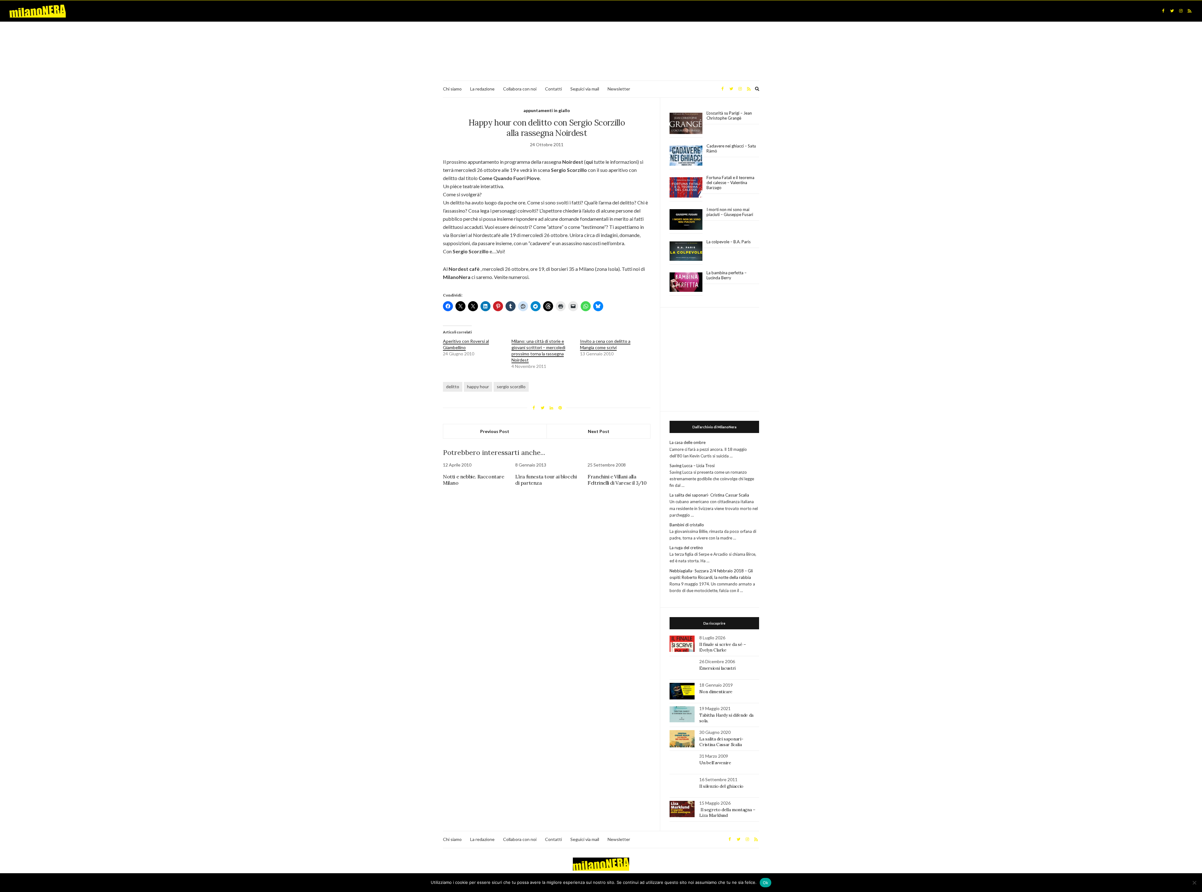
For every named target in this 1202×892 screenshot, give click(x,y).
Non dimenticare (715, 691)
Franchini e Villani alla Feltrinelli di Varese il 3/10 (617, 479)
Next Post (598, 431)
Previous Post (494, 431)
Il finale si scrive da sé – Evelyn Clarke (722, 647)
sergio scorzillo (511, 386)
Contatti (553, 88)
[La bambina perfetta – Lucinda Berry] (686, 282)
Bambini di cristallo (687, 524)
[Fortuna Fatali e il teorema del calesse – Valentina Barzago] (686, 188)
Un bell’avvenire (715, 763)
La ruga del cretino (686, 547)
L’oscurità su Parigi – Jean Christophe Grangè (729, 116)
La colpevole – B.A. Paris (728, 241)
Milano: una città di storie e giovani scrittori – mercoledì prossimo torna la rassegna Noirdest (538, 350)
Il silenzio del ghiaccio (721, 786)
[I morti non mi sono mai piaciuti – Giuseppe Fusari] (686, 219)
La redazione (482, 88)
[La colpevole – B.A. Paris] (686, 251)
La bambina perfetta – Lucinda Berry (726, 275)
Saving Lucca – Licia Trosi (692, 465)
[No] (1194, 882)
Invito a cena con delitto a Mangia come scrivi (605, 344)
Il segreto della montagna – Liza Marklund (727, 812)
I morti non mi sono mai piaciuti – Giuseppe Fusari (729, 212)
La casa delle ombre (688, 442)
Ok (765, 882)
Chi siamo (452, 88)
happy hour (478, 386)
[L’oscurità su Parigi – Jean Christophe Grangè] (686, 123)
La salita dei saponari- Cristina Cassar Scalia (709, 495)
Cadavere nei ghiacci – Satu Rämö (731, 148)
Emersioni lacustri (717, 668)
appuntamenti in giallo (546, 110)
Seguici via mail (584, 88)
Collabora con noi (520, 88)
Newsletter (619, 88)
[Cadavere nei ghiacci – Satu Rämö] (686, 155)
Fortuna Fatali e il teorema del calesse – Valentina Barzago (730, 182)
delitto (452, 386)
